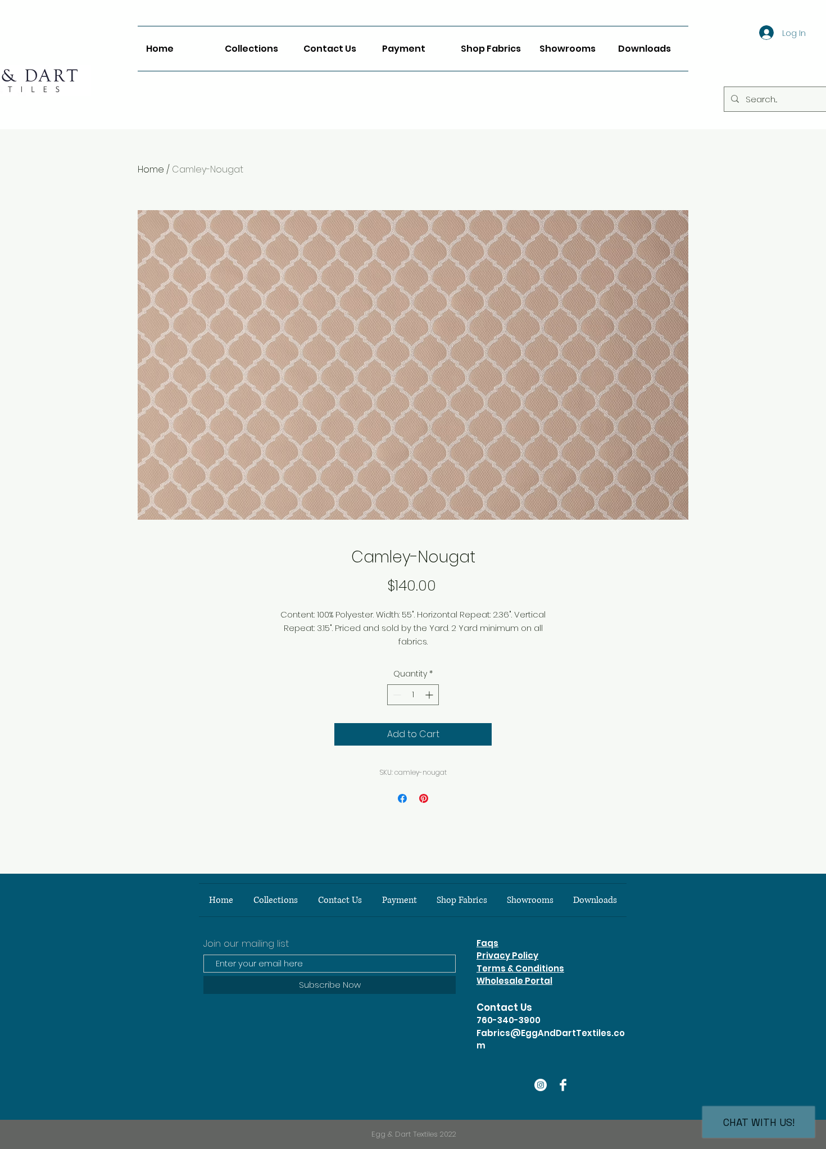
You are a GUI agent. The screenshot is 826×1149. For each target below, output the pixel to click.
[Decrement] (396, 695)
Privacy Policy (507, 955)
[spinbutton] (413, 695)
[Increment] (430, 695)
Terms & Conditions (520, 968)
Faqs (487, 943)
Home (151, 169)
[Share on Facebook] (402, 798)
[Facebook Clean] (563, 1085)
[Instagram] (540, 1085)
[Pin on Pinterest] (423, 798)
